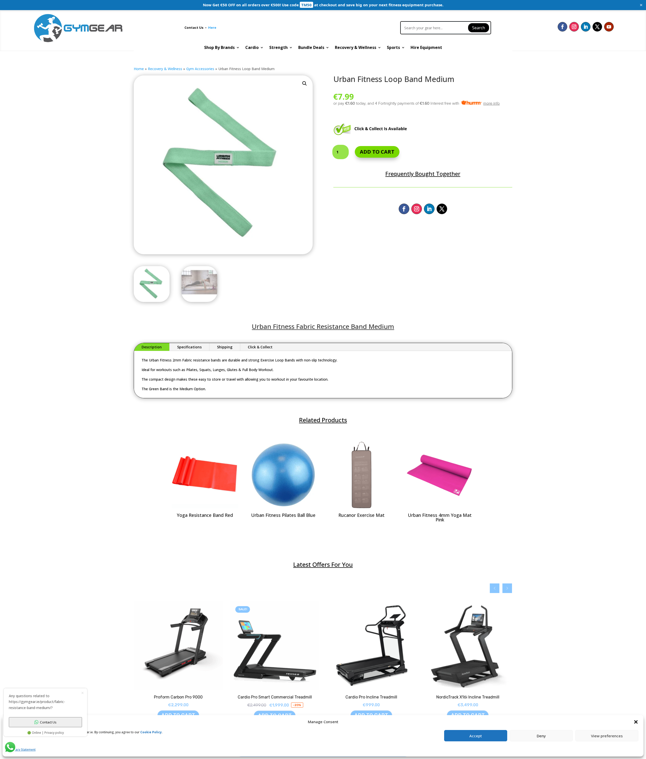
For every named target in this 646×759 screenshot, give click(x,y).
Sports (393, 48)
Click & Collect (260, 347)
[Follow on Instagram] (574, 27)
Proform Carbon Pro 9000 (178, 697)
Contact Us (194, 27)
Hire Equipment (426, 48)
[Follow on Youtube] (609, 27)
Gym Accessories (200, 68)
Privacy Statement (23, 749)
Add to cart (377, 151)
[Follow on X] (597, 27)
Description (152, 347)
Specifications (189, 347)
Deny (541, 735)
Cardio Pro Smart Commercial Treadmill (275, 697)
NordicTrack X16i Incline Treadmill (467, 697)
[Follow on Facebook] (562, 27)
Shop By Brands (219, 48)
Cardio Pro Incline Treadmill (371, 697)
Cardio (252, 48)
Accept (475, 735)
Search (478, 28)
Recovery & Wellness (355, 48)
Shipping (224, 347)
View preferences (607, 735)
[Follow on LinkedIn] (585, 27)
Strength (278, 48)
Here (212, 27)
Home (139, 68)
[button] (304, 83)
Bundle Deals (311, 48)
